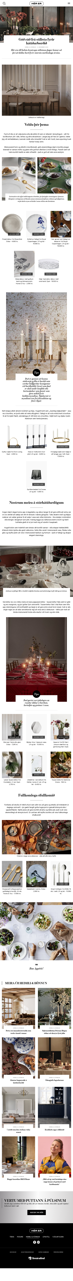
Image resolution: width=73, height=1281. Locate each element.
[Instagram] (38, 1242)
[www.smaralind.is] (36, 1257)
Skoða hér (14, 234)
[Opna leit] (4, 3)
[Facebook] (34, 1242)
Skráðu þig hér (36, 1212)
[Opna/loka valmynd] (69, 3)
